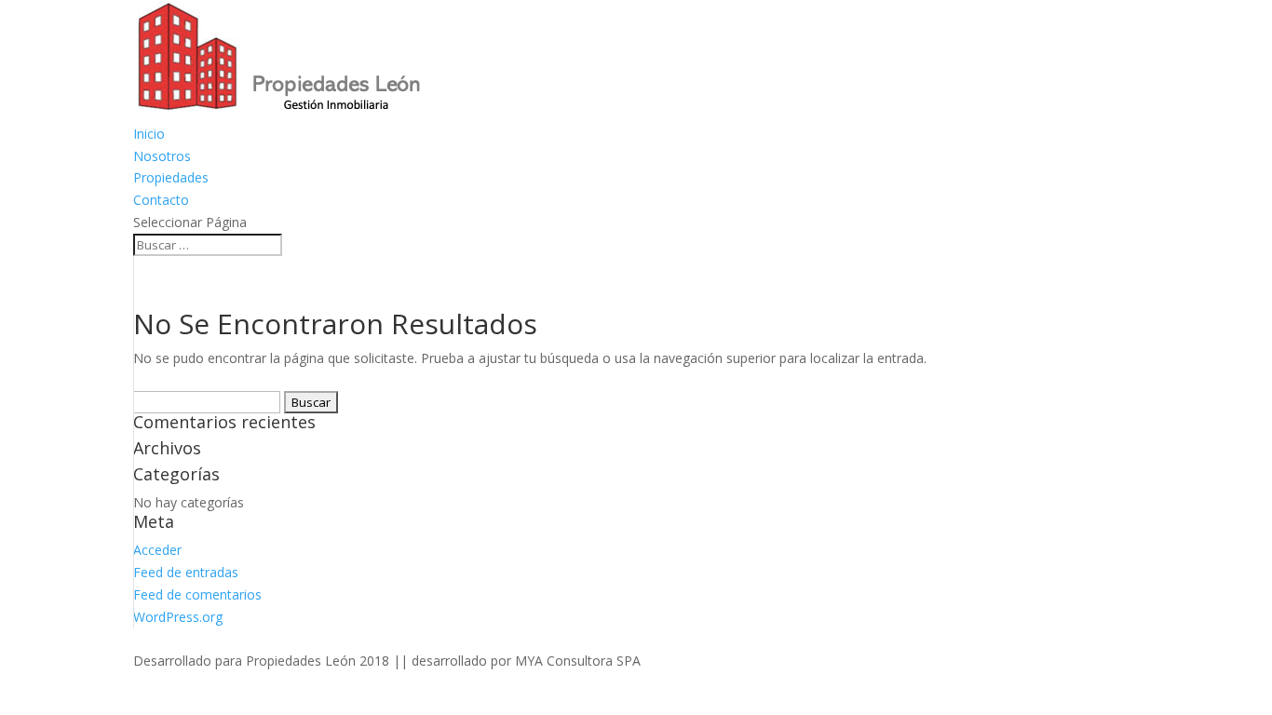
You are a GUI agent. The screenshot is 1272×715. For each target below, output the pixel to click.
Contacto (161, 200)
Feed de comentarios (197, 594)
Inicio (149, 133)
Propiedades (171, 177)
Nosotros (162, 156)
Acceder (157, 550)
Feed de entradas (185, 572)
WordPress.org (178, 617)
